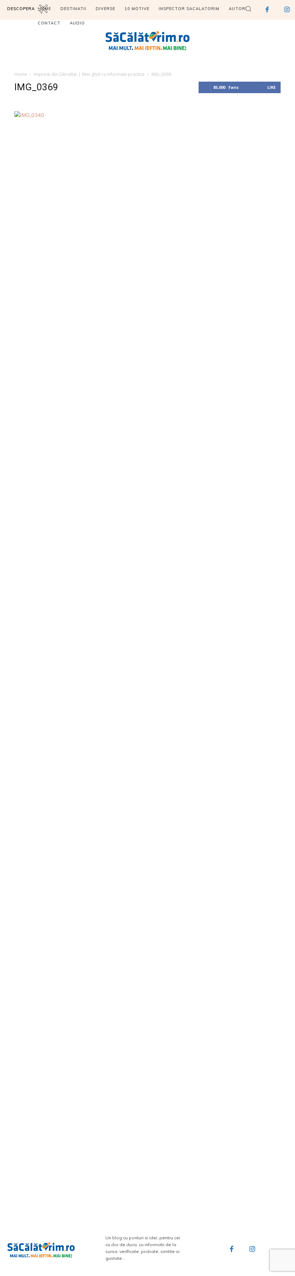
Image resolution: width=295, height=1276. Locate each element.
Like (271, 87)
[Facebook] (231, 1249)
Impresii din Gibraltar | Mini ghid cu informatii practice (89, 74)
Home (20, 74)
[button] (248, 8)
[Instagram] (252, 1249)
